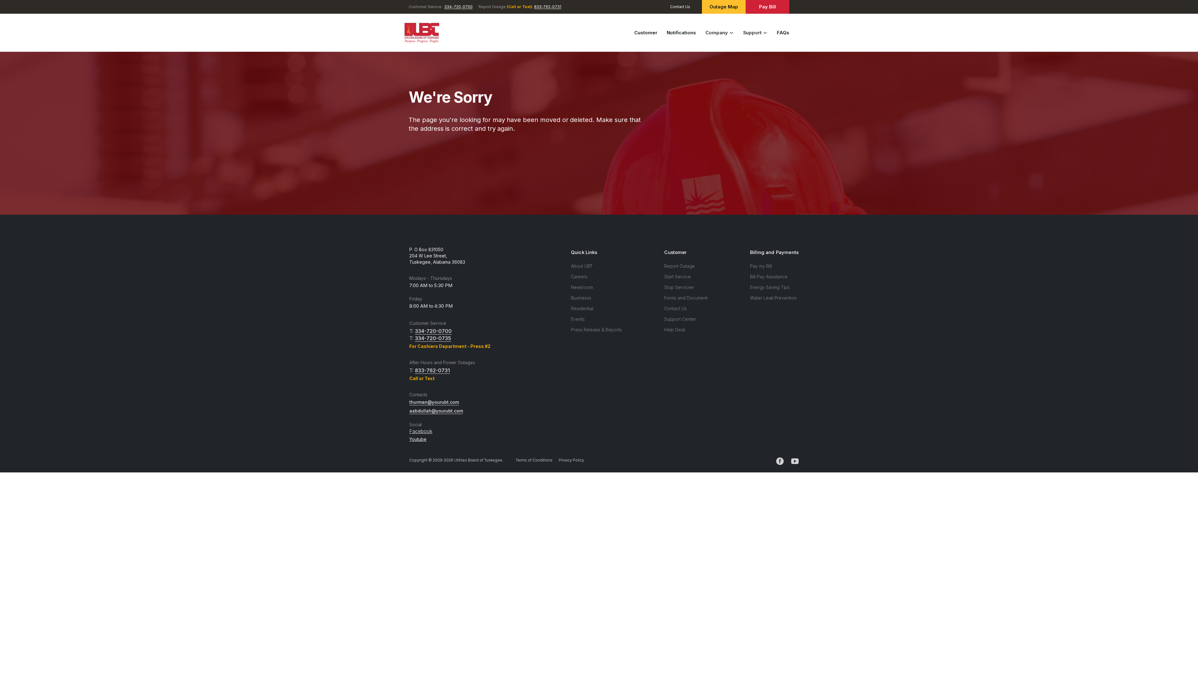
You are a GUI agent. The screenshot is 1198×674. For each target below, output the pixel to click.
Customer (645, 33)
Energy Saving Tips (770, 287)
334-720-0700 (458, 6)
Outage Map (723, 7)
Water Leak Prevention (773, 297)
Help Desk (674, 329)
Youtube (417, 439)
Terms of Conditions (534, 460)
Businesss (581, 297)
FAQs (783, 33)
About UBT (582, 266)
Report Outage (679, 266)
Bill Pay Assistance (768, 276)
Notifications (681, 33)
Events (578, 319)
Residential (582, 308)
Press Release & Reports (596, 329)
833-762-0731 (547, 6)
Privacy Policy (571, 460)
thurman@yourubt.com (434, 402)
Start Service (677, 276)
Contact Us (680, 6)
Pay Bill (767, 7)
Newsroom (582, 287)
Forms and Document (685, 297)
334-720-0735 (433, 338)
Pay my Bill (761, 266)
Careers (579, 276)
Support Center (680, 319)
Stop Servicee (679, 287)
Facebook (420, 431)
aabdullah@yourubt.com (436, 410)
